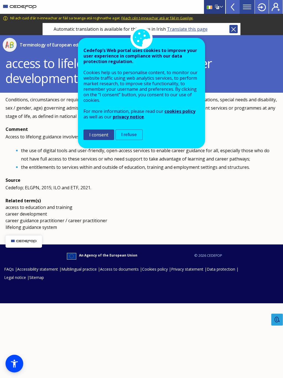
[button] (14, 363)
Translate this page (187, 29)
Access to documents (119, 269)
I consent (98, 135)
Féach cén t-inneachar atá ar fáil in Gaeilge (157, 17)
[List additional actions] (220, 7)
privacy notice (128, 117)
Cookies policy (155, 269)
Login (262, 7)
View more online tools (233, 7)
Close (233, 29)
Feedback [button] (277, 320)
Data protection (221, 269)
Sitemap (36, 277)
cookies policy (179, 111)
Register (276, 7)
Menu (247, 7)
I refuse (129, 134)
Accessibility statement (37, 269)
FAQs (9, 269)
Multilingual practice (79, 269)
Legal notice (15, 277)
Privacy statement (187, 269)
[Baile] (20, 7)
